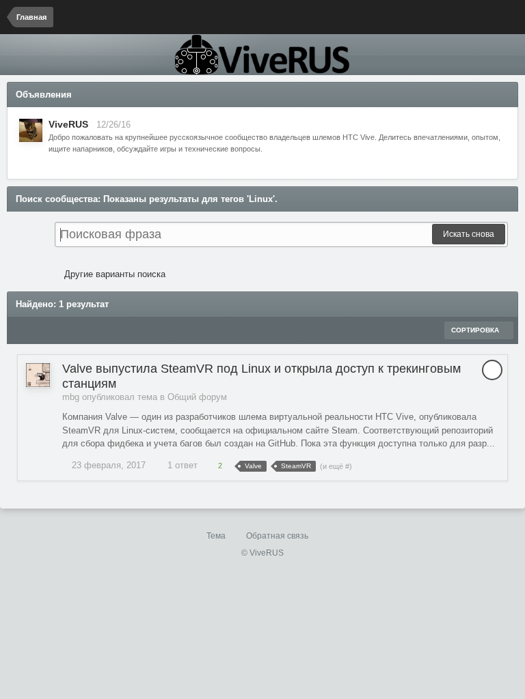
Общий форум (197, 397)
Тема (217, 536)
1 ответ (181, 465)
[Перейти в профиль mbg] (38, 375)
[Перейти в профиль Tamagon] (30, 130)
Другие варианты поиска (113, 274)
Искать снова (468, 234)
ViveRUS (68, 124)
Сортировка (476, 330)
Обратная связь (277, 536)
